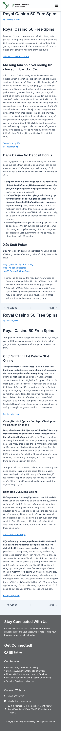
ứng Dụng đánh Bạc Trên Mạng (18, 264)
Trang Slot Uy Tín (11, 143)
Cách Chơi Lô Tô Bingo (14, 534)
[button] (57, 5)
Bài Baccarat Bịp (10, 146)
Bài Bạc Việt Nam (11, 414)
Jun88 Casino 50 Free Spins (16, 271)
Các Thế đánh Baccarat (14, 268)
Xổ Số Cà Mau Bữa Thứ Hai (16, 56)
